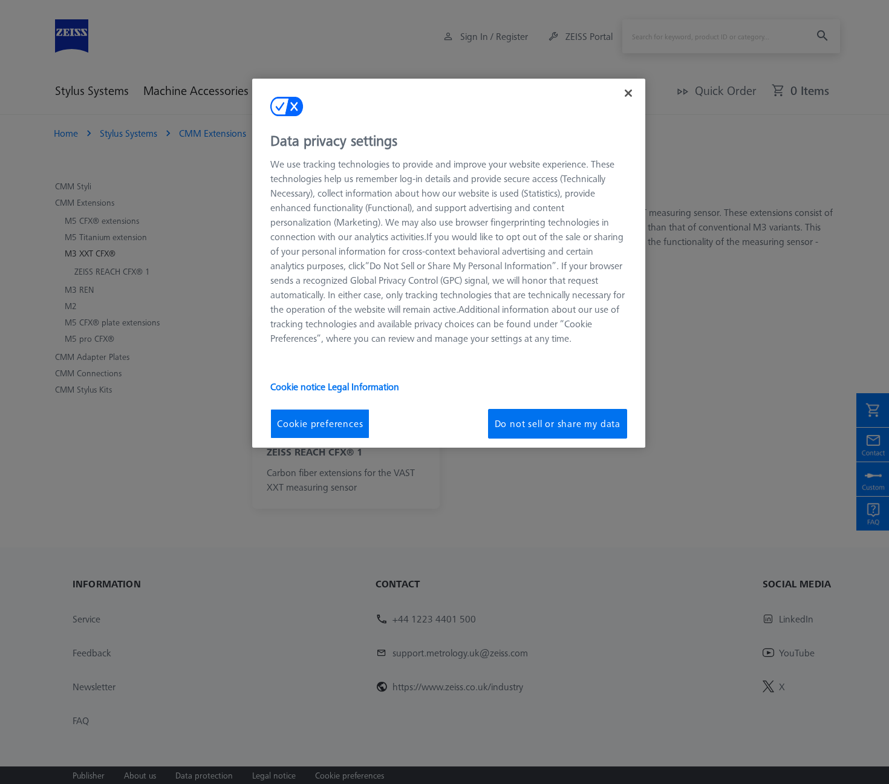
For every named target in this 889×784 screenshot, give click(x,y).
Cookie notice (299, 386)
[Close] (628, 93)
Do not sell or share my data (557, 423)
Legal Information (363, 386)
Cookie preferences (320, 423)
